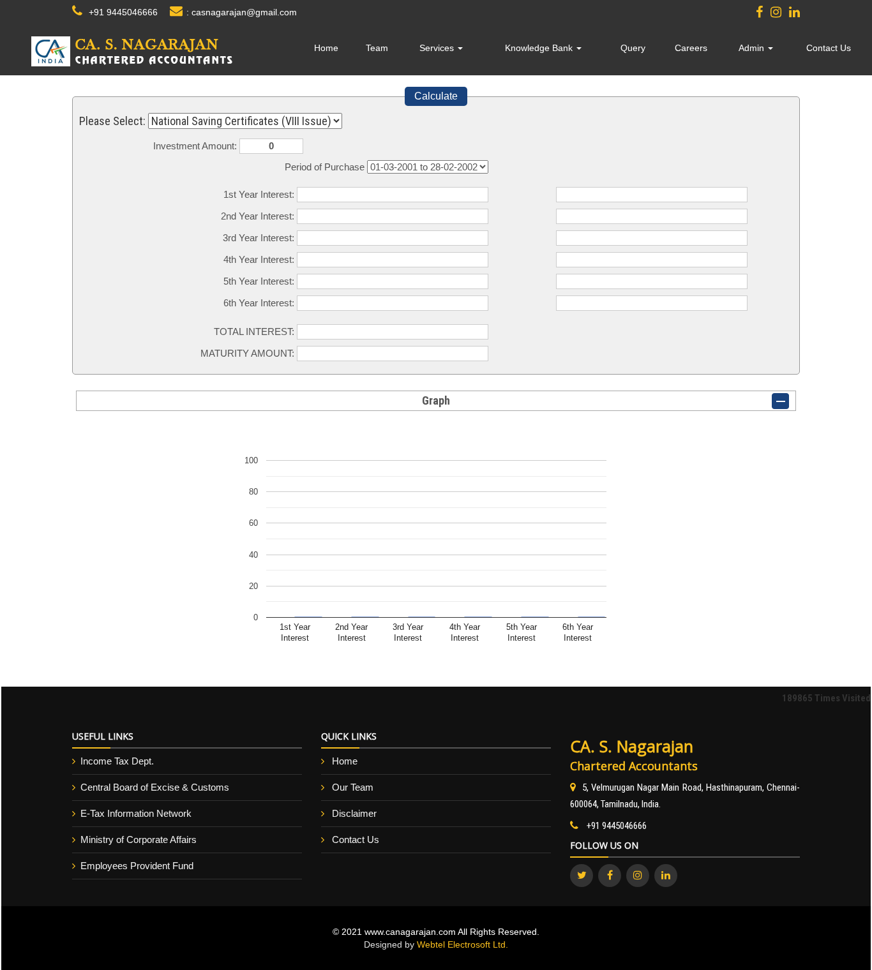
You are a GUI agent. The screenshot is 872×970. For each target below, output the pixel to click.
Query (632, 48)
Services (437, 48)
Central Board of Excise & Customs (154, 787)
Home (326, 48)
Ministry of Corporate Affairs (138, 839)
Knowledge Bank (540, 48)
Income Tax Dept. (117, 761)
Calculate (436, 96)
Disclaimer (354, 813)
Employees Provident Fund (136, 865)
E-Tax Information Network (136, 813)
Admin (753, 48)
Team (377, 48)
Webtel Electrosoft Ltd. (462, 944)
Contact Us (828, 48)
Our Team (352, 787)
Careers (691, 48)
